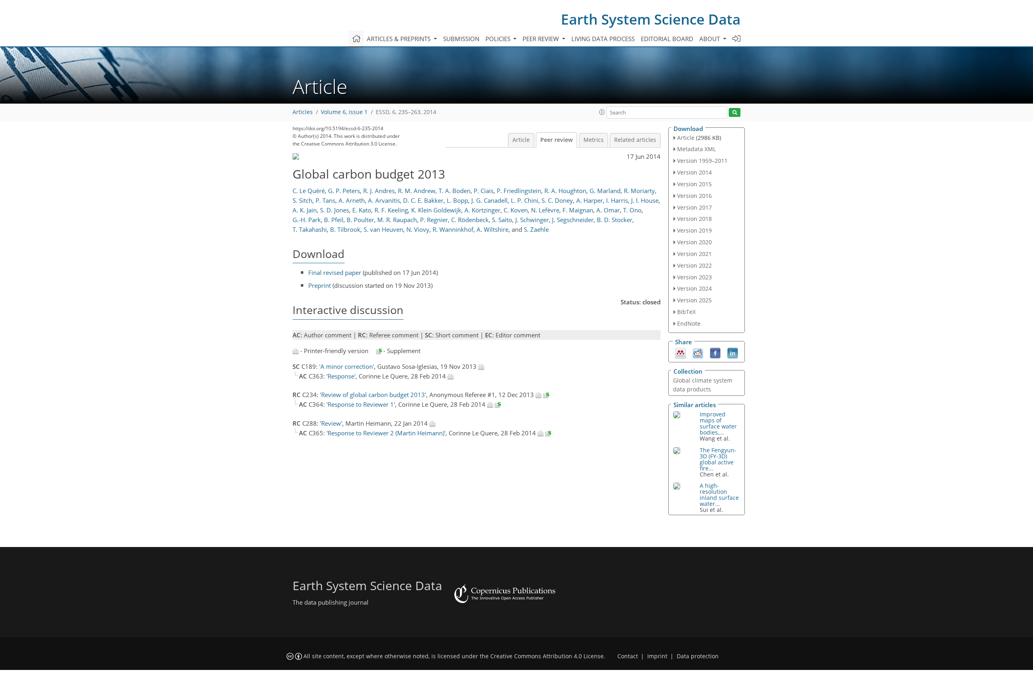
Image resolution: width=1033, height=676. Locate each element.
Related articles (635, 140)
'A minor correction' (346, 366)
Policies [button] (498, 39)
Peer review (556, 140)
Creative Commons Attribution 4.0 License (547, 656)
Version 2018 (694, 219)
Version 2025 (694, 300)
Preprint (319, 285)
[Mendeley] (680, 352)
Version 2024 (694, 288)
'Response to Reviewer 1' (360, 404)
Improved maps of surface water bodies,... (718, 423)
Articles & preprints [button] (399, 39)
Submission (461, 39)
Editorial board (667, 39)
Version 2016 (694, 196)
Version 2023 (694, 277)
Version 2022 (694, 265)
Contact (627, 656)
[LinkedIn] (732, 352)
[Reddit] (697, 352)
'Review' (331, 423)
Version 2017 (694, 207)
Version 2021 (694, 254)
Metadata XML (696, 149)
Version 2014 (694, 172)
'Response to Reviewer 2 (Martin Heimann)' (385, 433)
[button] (602, 112)
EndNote (689, 323)
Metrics (593, 140)
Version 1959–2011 (702, 160)
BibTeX (686, 312)
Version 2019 (694, 230)
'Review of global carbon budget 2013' (373, 395)
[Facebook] (715, 352)
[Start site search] (734, 112)
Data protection (698, 656)
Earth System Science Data (650, 19)
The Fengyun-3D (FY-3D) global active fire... (718, 459)
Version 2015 (694, 184)
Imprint (657, 656)
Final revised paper (334, 272)
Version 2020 (694, 242)
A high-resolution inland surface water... (719, 495)
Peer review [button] (541, 39)
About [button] (710, 39)
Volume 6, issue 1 (344, 112)
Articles (303, 112)
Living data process (603, 39)
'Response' (340, 376)
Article (521, 140)
